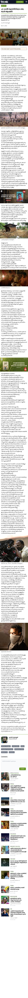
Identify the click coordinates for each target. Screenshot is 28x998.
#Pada (22, 746)
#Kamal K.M (4, 752)
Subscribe (19, 1)
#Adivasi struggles (6, 746)
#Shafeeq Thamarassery (7, 749)
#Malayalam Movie (19, 749)
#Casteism (11, 752)
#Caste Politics (15, 746)
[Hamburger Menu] (26, 1)
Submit (22, 768)
